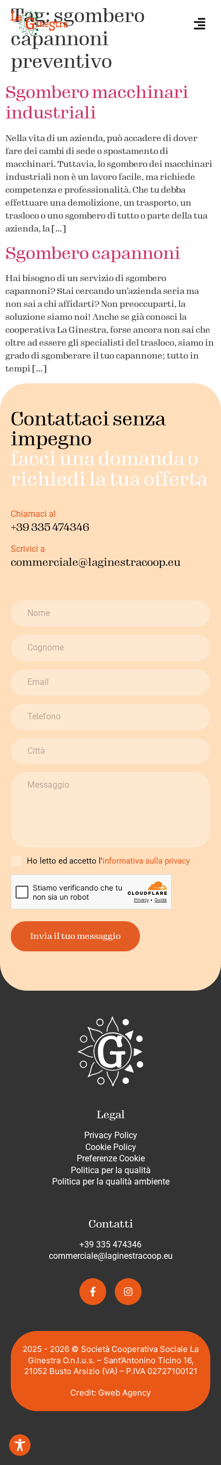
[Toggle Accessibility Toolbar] (20, 1445)
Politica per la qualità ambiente (111, 1181)
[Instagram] (128, 1291)
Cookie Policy (110, 1147)
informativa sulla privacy (146, 861)
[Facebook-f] (92, 1291)
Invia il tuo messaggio (75, 936)
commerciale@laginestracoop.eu (111, 1256)
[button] (199, 23)
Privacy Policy (110, 1135)
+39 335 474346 (110, 1244)
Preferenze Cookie (111, 1158)
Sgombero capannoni (92, 253)
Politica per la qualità (111, 1170)
